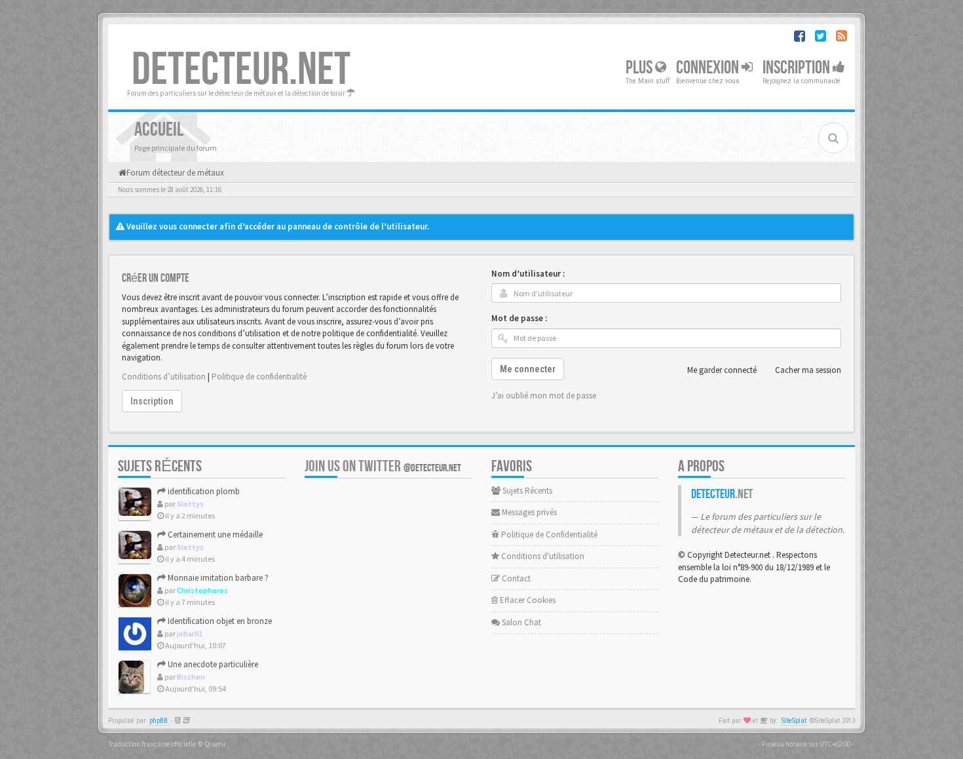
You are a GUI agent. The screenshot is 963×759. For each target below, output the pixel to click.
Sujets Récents (526, 490)
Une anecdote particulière (212, 664)
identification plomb (203, 491)
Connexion (709, 68)
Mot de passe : (519, 318)
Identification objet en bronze (219, 621)
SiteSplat (794, 720)
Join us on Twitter (383, 466)
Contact (515, 578)
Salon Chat (520, 622)
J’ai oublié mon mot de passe (543, 395)
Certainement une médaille (214, 534)
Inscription (798, 68)
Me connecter (528, 369)
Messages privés (528, 512)
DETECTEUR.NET (241, 70)
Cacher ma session (808, 370)
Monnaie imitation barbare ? (217, 577)
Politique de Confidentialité (548, 534)
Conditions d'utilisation (541, 556)
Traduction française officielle (152, 744)
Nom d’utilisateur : (528, 273)
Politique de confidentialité (259, 376)
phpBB (158, 720)
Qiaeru (214, 744)
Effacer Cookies (527, 600)
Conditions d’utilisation (164, 376)
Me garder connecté (722, 370)
